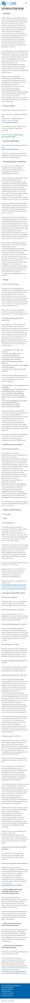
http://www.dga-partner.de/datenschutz (14, 971)
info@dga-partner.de (12, 122)
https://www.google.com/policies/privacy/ (14, 588)
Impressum (4, 1000)
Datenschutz (11, 1000)
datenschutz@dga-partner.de (10, 149)
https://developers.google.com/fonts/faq (14, 584)
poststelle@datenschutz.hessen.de (12, 885)
